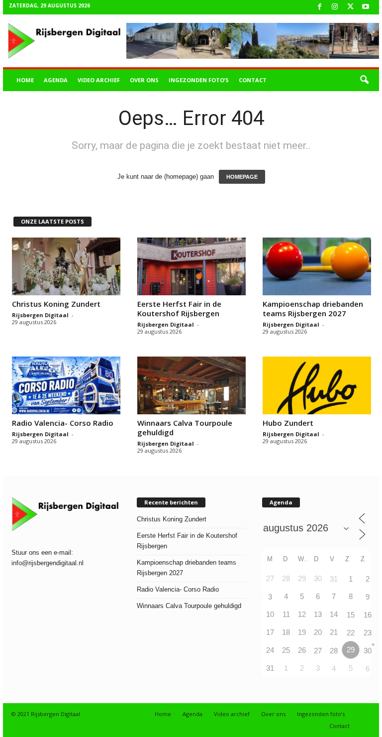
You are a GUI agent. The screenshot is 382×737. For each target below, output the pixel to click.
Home (25, 80)
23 (368, 632)
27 (318, 650)
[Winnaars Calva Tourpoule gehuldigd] (191, 385)
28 (334, 650)
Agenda (56, 80)
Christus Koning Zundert (56, 304)
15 (351, 615)
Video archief (99, 80)
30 (368, 650)
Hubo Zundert (288, 423)
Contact (253, 80)
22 (351, 632)
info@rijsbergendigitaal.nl (47, 563)
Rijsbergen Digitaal (40, 315)
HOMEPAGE (242, 177)
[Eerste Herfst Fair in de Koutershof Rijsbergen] (191, 266)
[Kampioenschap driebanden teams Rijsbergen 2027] (317, 266)
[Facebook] (319, 7)
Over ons (144, 80)
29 (351, 649)
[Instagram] (335, 7)
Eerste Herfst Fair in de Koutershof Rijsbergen (179, 308)
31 (334, 579)
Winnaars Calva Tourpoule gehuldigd (184, 427)
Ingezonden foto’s (199, 80)
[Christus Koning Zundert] (66, 266)
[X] (350, 7)
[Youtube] (366, 7)
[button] (364, 80)
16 (368, 615)
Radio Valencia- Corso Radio (62, 423)
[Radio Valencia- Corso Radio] (66, 385)
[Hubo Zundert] (317, 385)
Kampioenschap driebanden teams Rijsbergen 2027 (313, 308)
